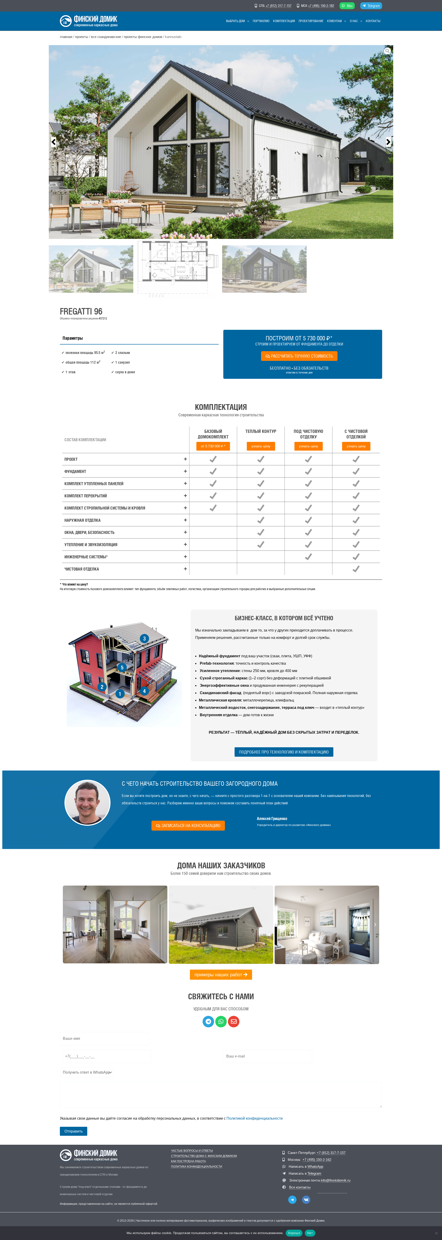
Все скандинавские (106, 37)
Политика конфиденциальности (196, 1166)
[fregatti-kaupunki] (221, 142)
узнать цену (260, 446)
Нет (310, 1233)
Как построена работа (188, 1161)
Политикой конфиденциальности (255, 1118)
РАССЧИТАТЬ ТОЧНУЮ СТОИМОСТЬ (302, 356)
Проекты (81, 37)
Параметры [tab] (73, 338)
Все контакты (300, 1187)
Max (349, 6)
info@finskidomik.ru (335, 1180)
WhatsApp (315, 1166)
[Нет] (436, 1233)
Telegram (374, 6)
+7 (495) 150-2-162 (321, 6)
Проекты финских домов (143, 37)
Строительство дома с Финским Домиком (204, 1156)
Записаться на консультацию (190, 825)
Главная (66, 37)
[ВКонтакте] (306, 1200)
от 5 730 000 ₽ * (213, 446)
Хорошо (294, 1233)
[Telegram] (292, 1200)
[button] (247, 21)
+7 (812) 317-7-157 (278, 6)
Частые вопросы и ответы (192, 1150)
